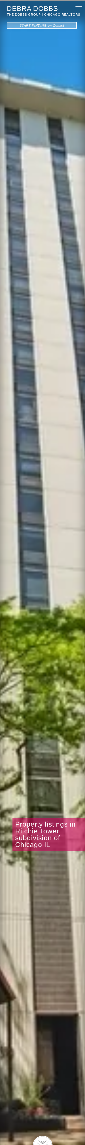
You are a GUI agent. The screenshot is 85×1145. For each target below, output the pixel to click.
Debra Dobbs (32, 8)
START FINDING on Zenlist (41, 25)
